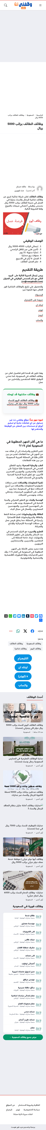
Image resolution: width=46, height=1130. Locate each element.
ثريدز (40, 315)
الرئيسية (39, 115)
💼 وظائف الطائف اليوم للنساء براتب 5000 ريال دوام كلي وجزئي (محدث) (23, 403)
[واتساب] (18, 631)
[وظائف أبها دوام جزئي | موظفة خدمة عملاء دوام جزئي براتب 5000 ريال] (23, 852)
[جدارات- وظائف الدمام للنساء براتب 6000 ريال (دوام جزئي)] (23, 886)
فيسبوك (39, 294)
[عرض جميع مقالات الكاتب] (40, 188)
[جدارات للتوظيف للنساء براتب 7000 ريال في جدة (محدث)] (23, 819)
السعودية (30, 115)
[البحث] (5, 5)
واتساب (39, 320)
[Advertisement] (23, 36)
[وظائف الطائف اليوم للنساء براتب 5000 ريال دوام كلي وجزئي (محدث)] (23, 718)
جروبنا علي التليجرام (33, 300)
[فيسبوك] (32, 631)
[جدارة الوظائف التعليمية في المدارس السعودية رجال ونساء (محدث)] (23, 752)
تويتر (40, 310)
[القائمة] (40, 5)
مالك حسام (21, 186)
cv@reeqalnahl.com (32, 281)
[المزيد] (10, 631)
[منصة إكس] (25, 631)
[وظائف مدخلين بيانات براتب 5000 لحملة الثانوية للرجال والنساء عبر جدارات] (23, 785)
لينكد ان (39, 305)
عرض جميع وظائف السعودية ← (23, 1037)
